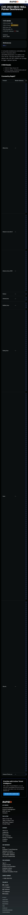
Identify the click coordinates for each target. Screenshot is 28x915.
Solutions (5, 813)
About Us (5, 830)
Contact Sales (6, 824)
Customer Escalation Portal (9, 871)
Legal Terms (5, 899)
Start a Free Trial (7, 818)
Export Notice (5, 903)
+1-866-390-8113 (7, 878)
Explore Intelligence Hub (11, 794)
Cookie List (4, 907)
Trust (3, 905)
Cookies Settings (6, 912)
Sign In (4, 863)
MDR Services (6, 811)
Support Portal (6, 864)
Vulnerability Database (8, 854)
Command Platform (7, 807)
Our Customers (6, 836)
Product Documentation (9, 866)
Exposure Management (8, 809)
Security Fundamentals (8, 856)
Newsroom (5, 834)
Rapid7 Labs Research (8, 853)
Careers (4, 841)
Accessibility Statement (7, 909)
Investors (5, 839)
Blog (3, 847)
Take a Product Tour (8, 820)
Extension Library (7, 868)
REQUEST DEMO (6, 14)
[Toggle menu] (26, 2)
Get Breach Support (7, 822)
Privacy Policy (5, 901)
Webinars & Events (7, 851)
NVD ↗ (4, 45)
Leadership (5, 832)
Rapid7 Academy (7, 870)
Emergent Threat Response (9, 849)
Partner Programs (7, 837)
